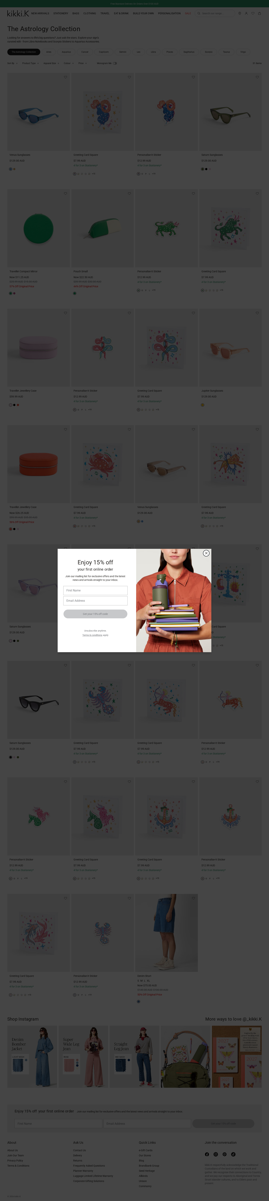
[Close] (206, 553)
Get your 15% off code (95, 613)
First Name (72, 585)
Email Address (74, 596)
